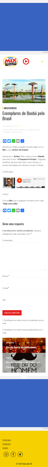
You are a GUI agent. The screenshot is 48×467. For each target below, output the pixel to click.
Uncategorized (10, 108)
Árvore (5, 130)
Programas (6, 440)
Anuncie (5, 448)
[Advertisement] (24, 27)
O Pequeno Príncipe (33, 130)
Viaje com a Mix (17, 132)
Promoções (6, 444)
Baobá (11, 130)
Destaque (22, 130)
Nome (5, 276)
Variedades (6, 132)
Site (4, 300)
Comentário (7, 240)
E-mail (5, 288)
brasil (16, 130)
